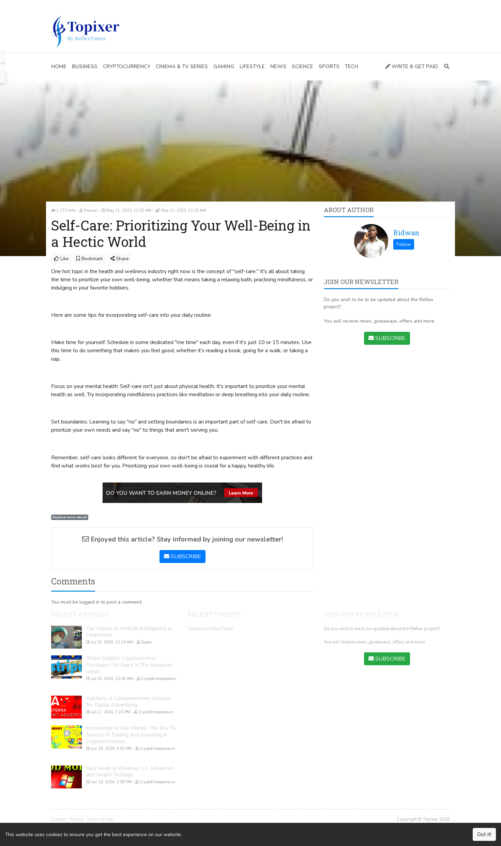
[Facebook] (54, 5)
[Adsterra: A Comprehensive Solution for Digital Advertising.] (66, 707)
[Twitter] (64, 5)
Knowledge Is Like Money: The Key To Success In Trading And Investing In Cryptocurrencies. (131, 735)
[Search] (445, 66)
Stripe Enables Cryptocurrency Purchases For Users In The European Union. (129, 665)
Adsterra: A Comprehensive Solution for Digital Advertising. (128, 702)
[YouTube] (74, 5)
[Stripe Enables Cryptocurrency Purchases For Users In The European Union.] (66, 667)
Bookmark (91, 258)
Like (64, 258)
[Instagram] (84, 5)
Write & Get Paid (414, 66)
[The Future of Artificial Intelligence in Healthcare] (66, 637)
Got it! (484, 834)
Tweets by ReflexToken (210, 629)
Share (122, 258)
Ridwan (406, 232)
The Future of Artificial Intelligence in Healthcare (129, 632)
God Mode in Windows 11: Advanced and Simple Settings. (129, 771)
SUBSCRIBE (185, 556)
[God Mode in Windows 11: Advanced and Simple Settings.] (66, 777)
